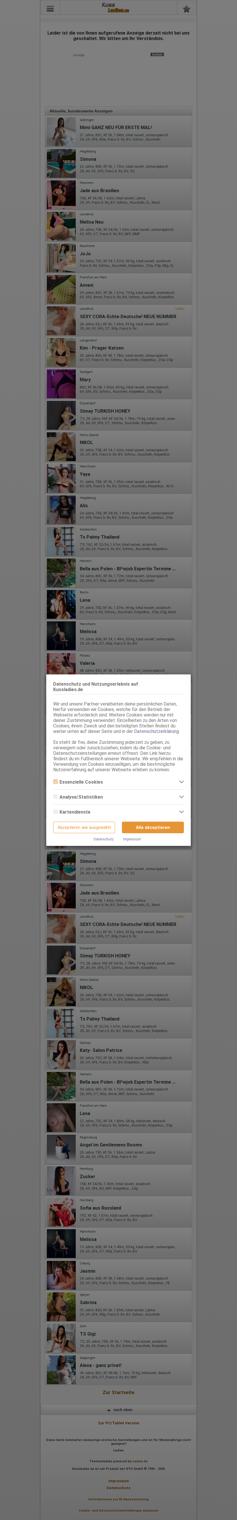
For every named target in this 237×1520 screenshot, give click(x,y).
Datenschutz (104, 839)
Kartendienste (75, 812)
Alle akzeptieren (153, 827)
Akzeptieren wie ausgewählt (84, 827)
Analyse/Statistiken (81, 797)
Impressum (132, 839)
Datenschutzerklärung (156, 731)
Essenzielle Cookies (81, 782)
